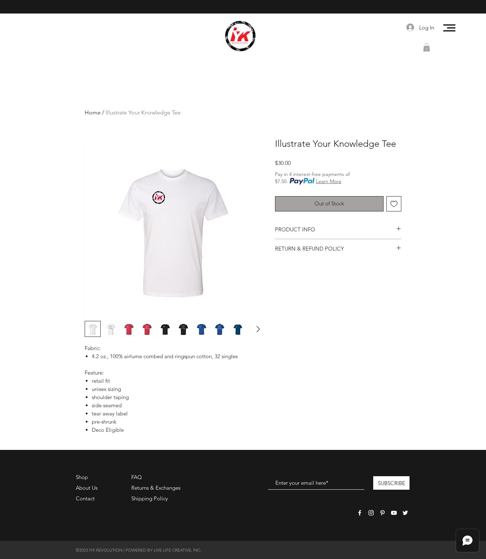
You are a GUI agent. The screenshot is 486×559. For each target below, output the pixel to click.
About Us (86, 487)
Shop (82, 477)
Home (93, 112)
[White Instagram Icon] (371, 512)
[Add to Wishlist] (394, 203)
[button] (449, 28)
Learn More (329, 181)
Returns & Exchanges (155, 487)
